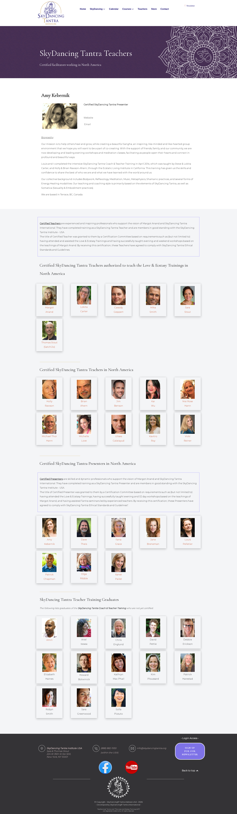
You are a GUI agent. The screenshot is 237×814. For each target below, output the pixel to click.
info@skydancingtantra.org (151, 748)
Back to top (189, 770)
